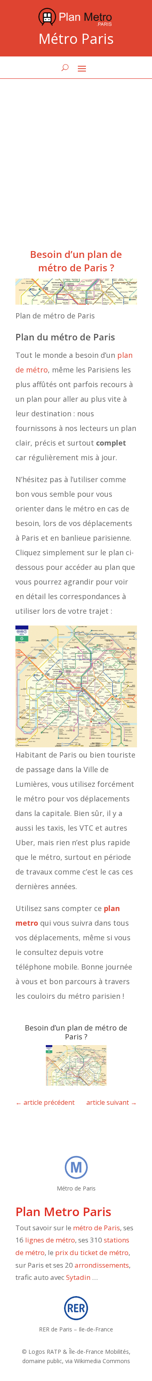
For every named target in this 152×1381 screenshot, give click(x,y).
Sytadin (78, 1277)
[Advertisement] (76, 159)
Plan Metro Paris (63, 1211)
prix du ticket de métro (91, 1252)
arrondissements (102, 1265)
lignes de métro (50, 1240)
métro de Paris (96, 1227)
